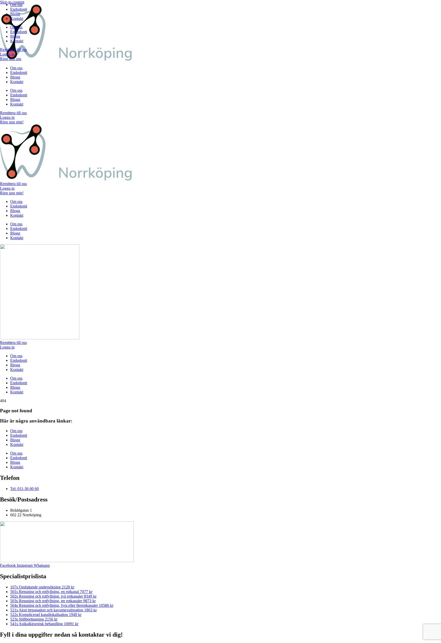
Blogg (15, 14)
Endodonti (18, 9)
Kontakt (16, 18)
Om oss (16, 5)
